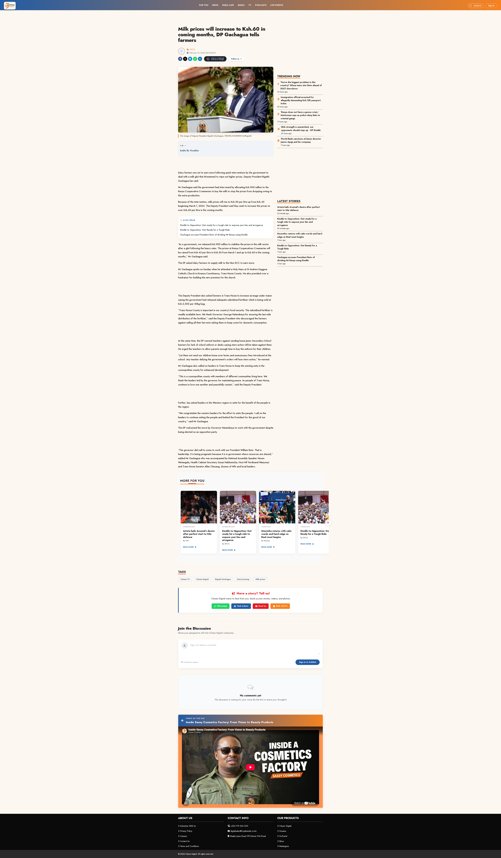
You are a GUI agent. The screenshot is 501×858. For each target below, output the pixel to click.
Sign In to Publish (307, 662)
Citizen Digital (285, 825)
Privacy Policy (186, 831)
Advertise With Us (188, 825)
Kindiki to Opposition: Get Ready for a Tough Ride (205, 229)
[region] (254, 523)
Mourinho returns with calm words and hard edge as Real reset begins (299, 235)
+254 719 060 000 (239, 825)
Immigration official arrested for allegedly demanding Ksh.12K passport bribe (301, 100)
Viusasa (282, 831)
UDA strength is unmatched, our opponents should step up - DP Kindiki (301, 128)
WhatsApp (222, 606)
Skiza (281, 841)
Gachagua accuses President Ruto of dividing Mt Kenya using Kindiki (214, 234)
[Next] (328, 523)
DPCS (192, 49)
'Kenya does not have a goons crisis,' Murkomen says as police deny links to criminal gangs (300, 115)
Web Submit (242, 606)
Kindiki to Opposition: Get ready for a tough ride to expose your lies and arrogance (221, 225)
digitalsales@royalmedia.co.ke (243, 831)
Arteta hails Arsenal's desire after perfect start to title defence (298, 208)
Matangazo (284, 846)
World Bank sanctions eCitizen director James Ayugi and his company (301, 140)
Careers (183, 836)
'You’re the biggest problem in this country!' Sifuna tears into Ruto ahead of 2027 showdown (301, 85)
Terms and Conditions (189, 846)
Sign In (491, 5)
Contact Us (185, 841)
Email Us (262, 606)
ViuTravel (283, 836)
